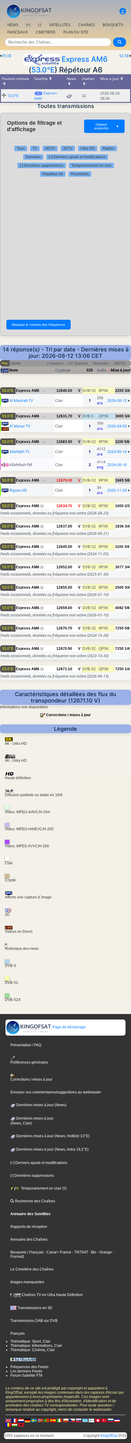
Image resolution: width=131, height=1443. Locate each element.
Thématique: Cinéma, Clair (32, 1350)
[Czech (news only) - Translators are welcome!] (72, 1420)
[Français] (14, 1420)
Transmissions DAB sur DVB (34, 1321)
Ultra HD (87, 148)
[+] (28, 25)
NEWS (12, 25)
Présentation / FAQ (25, 1045)
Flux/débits (80, 174)
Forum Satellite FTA (26, 1375)
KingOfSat (109, 1436)
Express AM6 (85, 59)
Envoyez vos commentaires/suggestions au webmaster (55, 1092)
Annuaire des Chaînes (29, 1239)
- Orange (104, 1252)
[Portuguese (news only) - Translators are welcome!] (46, 1420)
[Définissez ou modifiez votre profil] (122, 11)
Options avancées (106, 126)
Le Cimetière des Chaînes (32, 1269)
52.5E (124, 56)
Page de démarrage (68, 1027)
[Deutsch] (27, 1420)
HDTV (50, 148)
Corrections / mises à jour (68, 715)
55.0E (7, 56)
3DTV (68, 148)
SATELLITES (59, 25)
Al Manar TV (19, 426)
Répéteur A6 (52, 174)
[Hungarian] (14, 1424)
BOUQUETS (113, 25)
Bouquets (18, 1252)
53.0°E (43, 69)
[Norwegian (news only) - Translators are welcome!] (40, 1420)
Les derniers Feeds (26, 1371)
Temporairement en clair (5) (43, 1188)
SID (90, 370)
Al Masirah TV (21, 400)
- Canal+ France (57, 1252)
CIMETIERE (45, 32)
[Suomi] (91, 1420)
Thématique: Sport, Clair (30, 1341)
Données (33, 157)
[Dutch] (21, 1420)
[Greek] (85, 1420)
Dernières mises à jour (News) (40, 1105)
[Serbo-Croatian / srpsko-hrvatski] (117, 1420)
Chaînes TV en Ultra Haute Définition (52, 1295)
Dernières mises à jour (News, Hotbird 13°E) (52, 1136)
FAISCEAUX (17, 32)
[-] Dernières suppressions (41, 165)
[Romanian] (8, 1424)
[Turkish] (104, 1420)
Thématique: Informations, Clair (36, 1346)
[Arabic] (98, 1420)
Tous (21, 148)
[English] (8, 1420)
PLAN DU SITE (75, 32)
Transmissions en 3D (34, 1308)
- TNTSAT (79, 1252)
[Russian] (110, 1420)
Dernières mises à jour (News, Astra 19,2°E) (52, 1149)
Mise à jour (120, 370)
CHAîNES (86, 25)
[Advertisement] (65, 248)
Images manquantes (27, 1282)
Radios (109, 148)
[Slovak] (78, 1420)
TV (35, 148)
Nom (13, 370)
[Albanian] (21, 1424)
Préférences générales (29, 1062)
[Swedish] (34, 1420)
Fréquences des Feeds (29, 1367)
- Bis (92, 1252)
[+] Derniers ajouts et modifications (77, 157)
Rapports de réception (28, 1227)
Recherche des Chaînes (34, 1201)
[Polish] (66, 1420)
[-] (39, 25)
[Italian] (59, 1420)
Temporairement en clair (91, 165)
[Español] (53, 1420)
